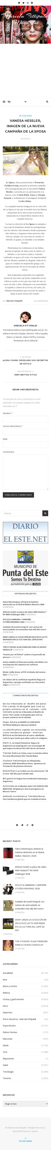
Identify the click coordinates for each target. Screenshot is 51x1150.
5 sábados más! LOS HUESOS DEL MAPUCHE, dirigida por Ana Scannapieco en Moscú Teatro (25, 789)
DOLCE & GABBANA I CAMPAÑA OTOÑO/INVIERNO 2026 (17, 620)
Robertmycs (10, 771)
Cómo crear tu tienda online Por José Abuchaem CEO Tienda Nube (25, 754)
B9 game (8, 778)
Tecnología (8, 1071)
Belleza (6, 992)
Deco (5, 1005)
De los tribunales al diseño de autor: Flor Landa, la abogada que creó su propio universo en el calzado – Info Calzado (25, 707)
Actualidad (25, 116)
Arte (5, 979)
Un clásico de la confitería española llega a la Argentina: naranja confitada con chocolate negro (24, 682)
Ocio (5, 1051)
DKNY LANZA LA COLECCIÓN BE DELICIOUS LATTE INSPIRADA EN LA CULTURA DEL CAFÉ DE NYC (25, 638)
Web (5, 439)
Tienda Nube (10, 753)
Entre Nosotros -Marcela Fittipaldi (19, 1019)
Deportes (7, 1012)
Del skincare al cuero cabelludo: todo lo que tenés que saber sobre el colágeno (25, 736)
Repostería (8, 1058)
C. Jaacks (34, 1131)
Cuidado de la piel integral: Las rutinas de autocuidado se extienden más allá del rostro (24, 628)
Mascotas (7, 1038)
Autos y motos (10, 986)
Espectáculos (9, 1025)
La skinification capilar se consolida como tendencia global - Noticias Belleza (24, 732)
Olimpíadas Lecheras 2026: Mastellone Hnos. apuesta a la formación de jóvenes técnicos (24, 763)
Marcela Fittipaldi (14, 300)
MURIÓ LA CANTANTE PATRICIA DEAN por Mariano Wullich (21, 723)
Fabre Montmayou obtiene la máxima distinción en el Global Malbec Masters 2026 (23, 603)
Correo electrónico (13, 426)
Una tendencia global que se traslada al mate (24, 799)
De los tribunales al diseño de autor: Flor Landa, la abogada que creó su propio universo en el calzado (23, 715)
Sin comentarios (41, 300)
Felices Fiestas (10, 1032)
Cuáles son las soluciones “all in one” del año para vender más (25, 772)
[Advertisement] (25, 70)
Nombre (8, 413)
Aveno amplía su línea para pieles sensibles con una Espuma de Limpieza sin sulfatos (25, 663)
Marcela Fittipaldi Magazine (25, 19)
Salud (5, 1065)
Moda (5, 1045)
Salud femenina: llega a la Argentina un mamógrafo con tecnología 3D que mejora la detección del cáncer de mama (24, 746)
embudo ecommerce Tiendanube (22, 796)
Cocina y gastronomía (13, 999)
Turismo (7, 1078)
